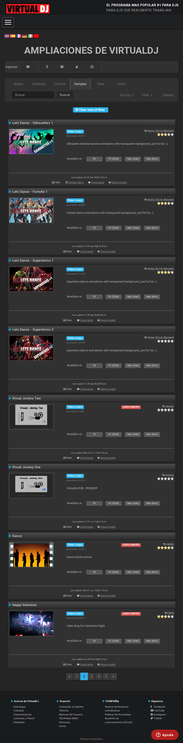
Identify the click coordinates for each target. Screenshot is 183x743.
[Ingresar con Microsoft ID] (62, 67)
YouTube (158, 710)
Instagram (159, 714)
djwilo (170, 544)
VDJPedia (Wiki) (68, 718)
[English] (6, 35)
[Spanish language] (12, 35)
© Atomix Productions (91, 739)
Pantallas (19, 722)
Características (22, 714)
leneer (170, 406)
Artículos (64, 722)
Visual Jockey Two (26, 398)
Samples (80, 84)
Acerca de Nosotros (117, 706)
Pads (100, 84)
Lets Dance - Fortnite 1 (29, 191)
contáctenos (112, 710)
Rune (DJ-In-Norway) (161, 130)
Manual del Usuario (71, 714)
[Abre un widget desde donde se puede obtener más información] (165, 735)
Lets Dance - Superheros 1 (32, 260)
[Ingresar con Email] (28, 67)
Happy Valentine (24, 605)
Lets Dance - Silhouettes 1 (32, 123)
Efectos (60, 84)
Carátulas (39, 84)
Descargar (19, 706)
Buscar (65, 95)
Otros (121, 84)
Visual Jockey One (26, 467)
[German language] (24, 35)
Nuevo (18, 84)
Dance (17, 536)
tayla (171, 612)
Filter (146, 95)
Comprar (18, 710)
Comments (97, 182)
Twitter (157, 718)
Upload (168, 95)
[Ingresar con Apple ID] (76, 67)
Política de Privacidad (118, 714)
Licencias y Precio (24, 718)
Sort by (125, 95)
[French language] (18, 35)
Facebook (158, 706)
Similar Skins (76, 182)
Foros (62, 726)
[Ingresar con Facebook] (47, 67)
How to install (119, 182)
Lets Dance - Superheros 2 (32, 329)
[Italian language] (30, 35)
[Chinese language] (36, 35)
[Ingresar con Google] (92, 67)
